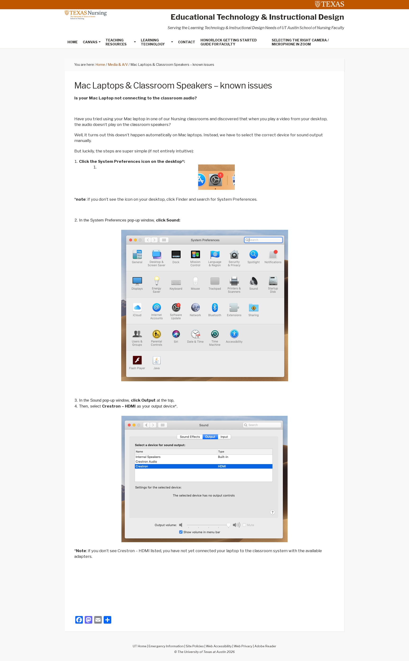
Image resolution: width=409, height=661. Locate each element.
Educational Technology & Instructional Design (257, 17)
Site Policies (195, 646)
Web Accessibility (219, 646)
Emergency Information (166, 646)
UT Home (140, 646)
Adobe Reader (265, 646)
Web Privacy (243, 646)
